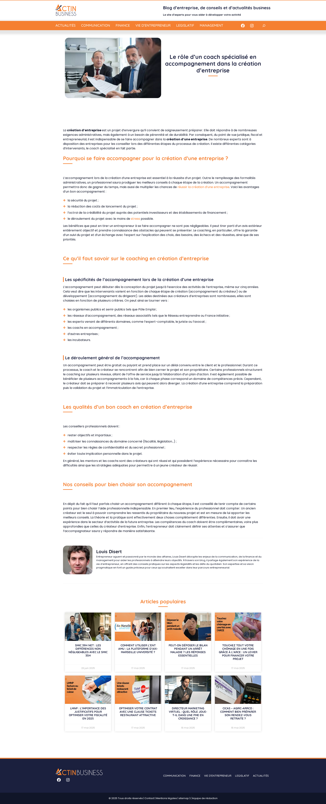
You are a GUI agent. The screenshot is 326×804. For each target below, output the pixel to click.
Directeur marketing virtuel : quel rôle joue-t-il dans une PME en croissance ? (188, 713)
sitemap (184, 798)
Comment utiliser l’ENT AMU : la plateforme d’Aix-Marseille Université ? (138, 649)
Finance (123, 25)
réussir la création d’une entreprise (203, 187)
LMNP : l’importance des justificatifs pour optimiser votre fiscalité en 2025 (88, 713)
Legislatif (185, 25)
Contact (149, 798)
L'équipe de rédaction (204, 798)
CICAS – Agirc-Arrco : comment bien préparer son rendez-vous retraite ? (238, 713)
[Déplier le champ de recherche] (264, 25)
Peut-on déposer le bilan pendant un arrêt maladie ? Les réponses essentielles (188, 650)
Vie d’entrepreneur (153, 25)
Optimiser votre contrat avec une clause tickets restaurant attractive (138, 711)
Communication (95, 25)
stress (135, 219)
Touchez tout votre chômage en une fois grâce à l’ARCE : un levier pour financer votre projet (238, 652)
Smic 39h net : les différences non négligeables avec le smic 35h (88, 650)
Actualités (65, 25)
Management (211, 25)
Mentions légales (166, 798)
